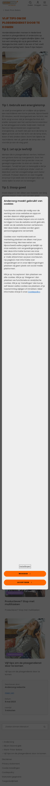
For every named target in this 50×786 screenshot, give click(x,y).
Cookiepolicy (34, 291)
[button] (25, 566)
